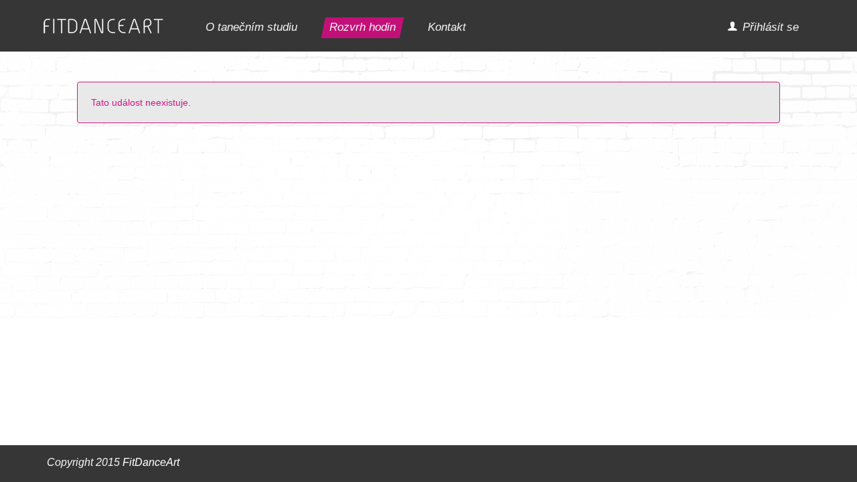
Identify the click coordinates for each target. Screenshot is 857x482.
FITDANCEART (103, 26)
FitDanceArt (151, 462)
